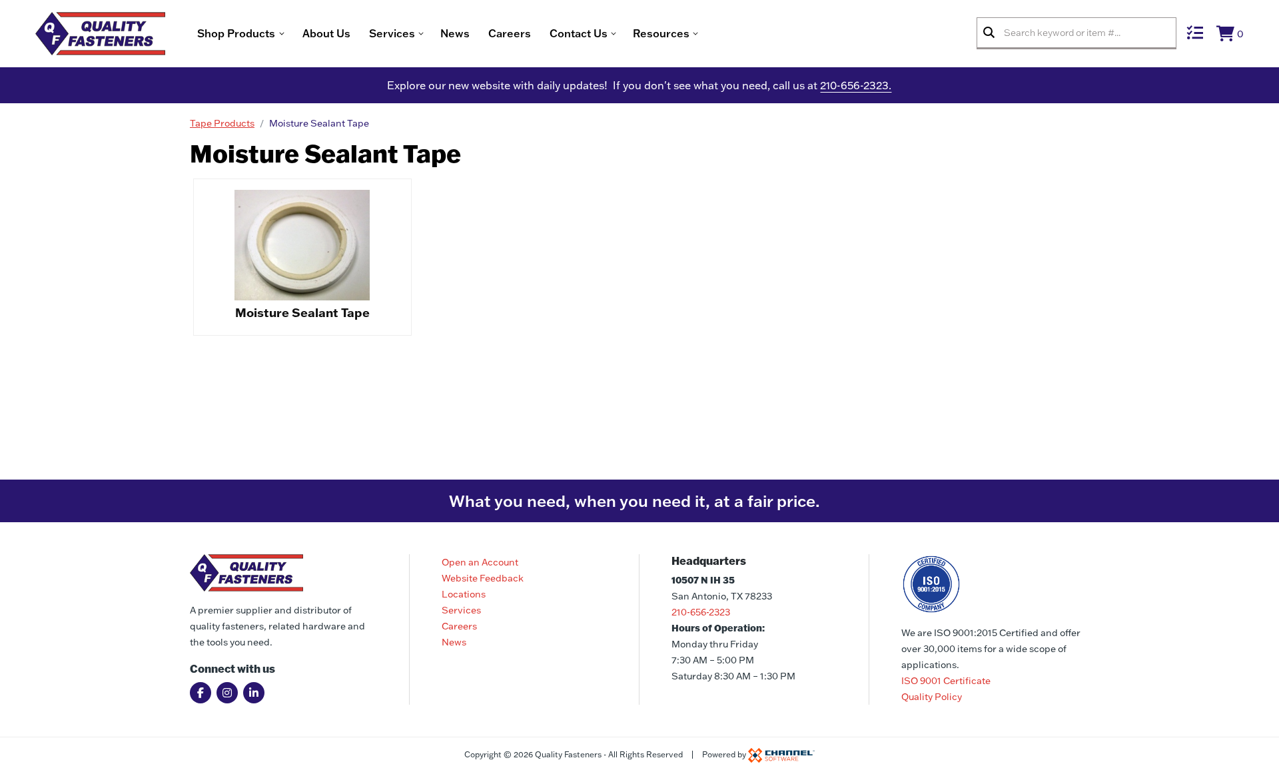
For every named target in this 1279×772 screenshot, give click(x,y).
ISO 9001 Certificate (946, 681)
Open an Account (480, 562)
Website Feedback (483, 578)
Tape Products (222, 123)
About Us (326, 33)
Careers (509, 33)
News (455, 33)
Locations (464, 594)
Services (461, 610)
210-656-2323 (700, 612)
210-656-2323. (855, 85)
